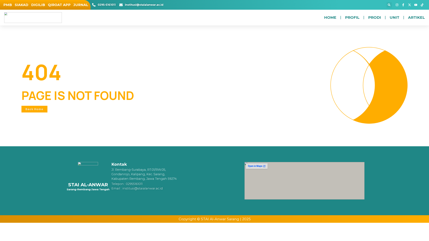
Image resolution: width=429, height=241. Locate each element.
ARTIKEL (416, 17)
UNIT (394, 17)
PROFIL (352, 17)
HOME (330, 17)
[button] (389, 5)
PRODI (374, 17)
